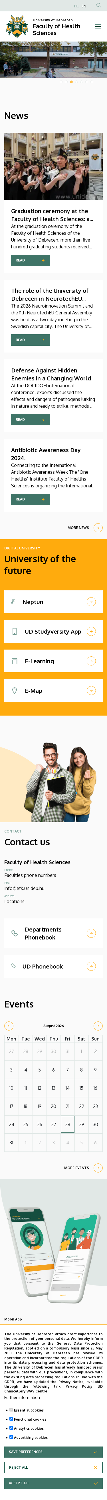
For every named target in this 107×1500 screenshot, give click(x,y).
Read (20, 260)
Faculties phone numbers (30, 875)
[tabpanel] (53, 60)
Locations (14, 901)
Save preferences (26, 1452)
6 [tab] (86, 82)
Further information (22, 1397)
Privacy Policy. (80, 1386)
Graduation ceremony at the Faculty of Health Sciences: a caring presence (50, 218)
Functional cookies (30, 1419)
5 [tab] (81, 82)
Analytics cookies (29, 1428)
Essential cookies (29, 1410)
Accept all (19, 1483)
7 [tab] (91, 82)
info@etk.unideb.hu (24, 888)
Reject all (18, 1467)
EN (84, 6)
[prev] (8, 1026)
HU (76, 6)
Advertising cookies (31, 1437)
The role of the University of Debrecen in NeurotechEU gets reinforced (49, 298)
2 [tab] (66, 82)
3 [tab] (71, 82)
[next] (98, 1026)
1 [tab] (61, 82)
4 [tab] (76, 82)
